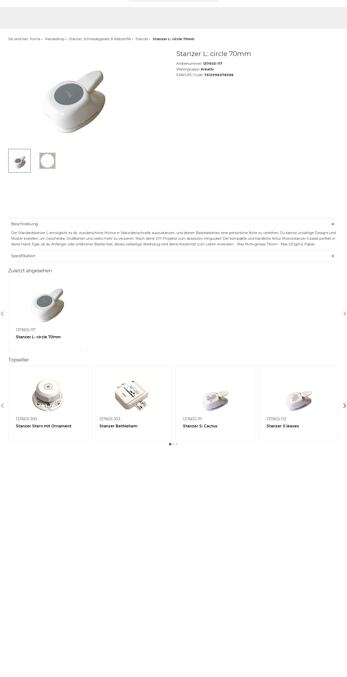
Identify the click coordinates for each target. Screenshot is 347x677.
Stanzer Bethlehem (118, 426)
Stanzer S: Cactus (200, 426)
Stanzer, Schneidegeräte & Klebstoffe (100, 39)
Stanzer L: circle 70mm (38, 337)
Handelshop (55, 39)
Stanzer (141, 39)
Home (35, 39)
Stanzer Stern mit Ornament (43, 426)
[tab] (170, 444)
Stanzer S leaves (283, 426)
